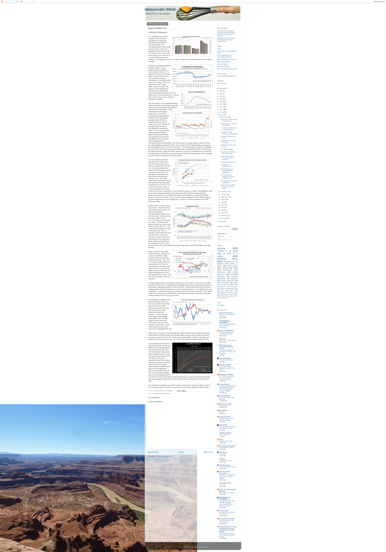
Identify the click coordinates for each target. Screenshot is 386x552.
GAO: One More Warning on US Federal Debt (227, 325)
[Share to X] (181, 391)
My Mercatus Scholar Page (158, 24)
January (223, 218)
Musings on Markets (226, 374)
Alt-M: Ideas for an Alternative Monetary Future (226, 346)
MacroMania (223, 410)
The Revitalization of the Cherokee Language (226, 419)
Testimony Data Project (226, 360)
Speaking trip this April (225, 441)
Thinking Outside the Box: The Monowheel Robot (226, 333)
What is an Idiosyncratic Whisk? (227, 69)
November (224, 191)
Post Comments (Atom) (164, 456)
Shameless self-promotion (229, 294)
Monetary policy (227, 259)
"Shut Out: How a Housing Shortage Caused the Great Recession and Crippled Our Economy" (226, 33)
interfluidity (223, 425)
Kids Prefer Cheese (225, 404)
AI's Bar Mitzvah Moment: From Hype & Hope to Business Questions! (226, 377)
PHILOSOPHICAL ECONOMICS (225, 498)
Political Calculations (226, 330)
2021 (221, 96)
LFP (222, 290)
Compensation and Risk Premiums (228, 141)
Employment (157, 393)
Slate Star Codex (225, 465)
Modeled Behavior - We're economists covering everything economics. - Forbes (228, 529)
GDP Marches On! (224, 405)
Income (223, 280)
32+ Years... (222, 484)
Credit (235, 268)
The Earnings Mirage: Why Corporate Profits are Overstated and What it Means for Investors (227, 503)
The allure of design (227, 149)
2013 (221, 221)
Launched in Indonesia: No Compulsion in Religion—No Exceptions (227, 351)
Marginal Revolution (226, 313)
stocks (236, 288)
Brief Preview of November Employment (229, 181)
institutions (221, 276)
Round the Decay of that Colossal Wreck (226, 521)
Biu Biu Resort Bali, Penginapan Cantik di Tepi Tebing (226, 368)
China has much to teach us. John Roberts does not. (227, 427)
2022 (221, 93)
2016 (221, 109)
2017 (221, 107)
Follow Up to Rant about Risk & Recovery (228, 152)
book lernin (234, 292)
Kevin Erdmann (222, 83)
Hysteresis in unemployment (226, 165)
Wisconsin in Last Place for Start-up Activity (227, 513)
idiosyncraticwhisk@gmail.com (226, 76)
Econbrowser (223, 510)
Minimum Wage (225, 288)
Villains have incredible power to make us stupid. (228, 186)
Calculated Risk (224, 396)
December (224, 117)
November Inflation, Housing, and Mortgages (229, 133)
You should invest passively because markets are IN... (227, 176)
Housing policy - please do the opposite (229, 124)
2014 (221, 114)
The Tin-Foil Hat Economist (224, 472)
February (224, 215)
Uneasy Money (224, 384)
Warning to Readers (223, 66)
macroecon (221, 272)
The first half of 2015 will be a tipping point (228, 128)
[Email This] (178, 391)
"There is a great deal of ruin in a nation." (227, 253)
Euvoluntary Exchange (227, 518)
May (222, 207)
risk (232, 280)
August (223, 199)
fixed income (166, 393)
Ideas (221, 439)
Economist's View (225, 483)
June (222, 205)
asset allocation (223, 282)
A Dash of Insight (225, 364)
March (223, 213)
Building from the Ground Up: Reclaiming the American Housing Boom (226, 39)
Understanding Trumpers (226, 447)
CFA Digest (220, 305)
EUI (228, 284)
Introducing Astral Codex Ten (227, 467)
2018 (221, 104)
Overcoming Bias (225, 358)
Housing (221, 248)
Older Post (208, 452)
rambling (225, 268)
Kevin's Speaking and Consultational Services (224, 56)
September (224, 197)
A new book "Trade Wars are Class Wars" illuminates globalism (227, 476)
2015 (221, 112)
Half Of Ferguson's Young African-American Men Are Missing (227, 535)
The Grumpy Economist (227, 446)
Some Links (222, 454)
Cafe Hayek (223, 452)
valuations (234, 278)
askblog (222, 459)
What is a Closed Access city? (226, 59)
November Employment (228, 162)
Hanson (222, 296)
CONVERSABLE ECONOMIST (224, 321)
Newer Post (153, 452)
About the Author (222, 64)
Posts (221, 236)
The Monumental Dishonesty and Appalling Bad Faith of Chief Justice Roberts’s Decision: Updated (227, 388)
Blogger (204, 547)
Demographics (221, 292)
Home (181, 452)
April (222, 210)
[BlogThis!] (179, 391)
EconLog (222, 339)
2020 (221, 99)
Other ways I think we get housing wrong (229, 120)
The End (221, 412)
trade (226, 298)
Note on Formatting (223, 62)
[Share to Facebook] (183, 391)
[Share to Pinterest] (185, 391)
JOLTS (231, 290)
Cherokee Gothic (225, 417)
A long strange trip (224, 434)
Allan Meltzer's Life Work (226, 493)
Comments (223, 240)
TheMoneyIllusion (225, 433)
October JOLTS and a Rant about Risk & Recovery (227, 157)
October (223, 194)
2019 (221, 101)
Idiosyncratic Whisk (160, 9)
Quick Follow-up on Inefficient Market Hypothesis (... (227, 170)
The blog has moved (225, 460)
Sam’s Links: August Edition (227, 340)
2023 (221, 91)
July (222, 202)
